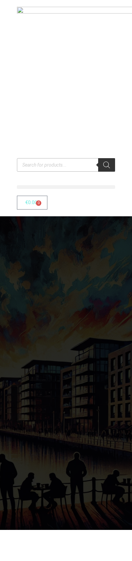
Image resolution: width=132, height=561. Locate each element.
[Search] (106, 165)
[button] (66, 187)
